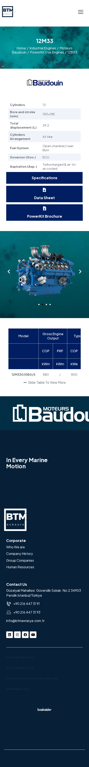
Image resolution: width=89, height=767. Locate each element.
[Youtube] (33, 634)
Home (21, 48)
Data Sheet (44, 197)
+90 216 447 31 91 (26, 603)
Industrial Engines (42, 48)
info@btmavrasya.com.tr (25, 620)
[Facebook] (25, 634)
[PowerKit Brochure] (44, 208)
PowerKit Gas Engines (47, 52)
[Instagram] (17, 634)
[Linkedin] (9, 634)
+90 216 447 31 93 (26, 612)
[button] (80, 11)
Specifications (44, 178)
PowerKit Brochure (44, 216)
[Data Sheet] (44, 190)
